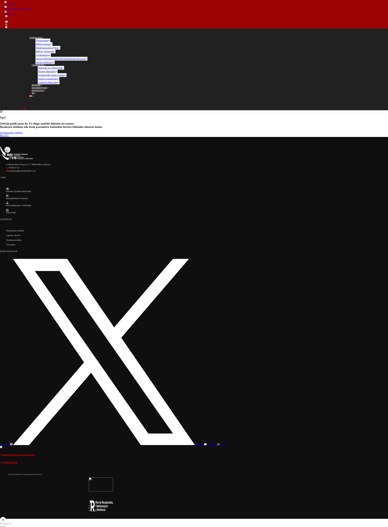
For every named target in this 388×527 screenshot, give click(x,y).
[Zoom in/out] (10, 523)
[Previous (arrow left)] (1, 526)
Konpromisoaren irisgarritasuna (18, 455)
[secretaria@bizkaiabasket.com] (6, 7)
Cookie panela (9, 462)
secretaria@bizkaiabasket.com (18, 9)
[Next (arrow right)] (4, 526)
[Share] (4, 523)
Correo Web (10, 14)
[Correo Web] (6, 11)
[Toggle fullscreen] (7, 523)
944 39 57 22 (10, 4)
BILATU (4, 135)
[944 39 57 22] (5, 2)
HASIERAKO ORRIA (11, 132)
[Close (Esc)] (1, 523)
